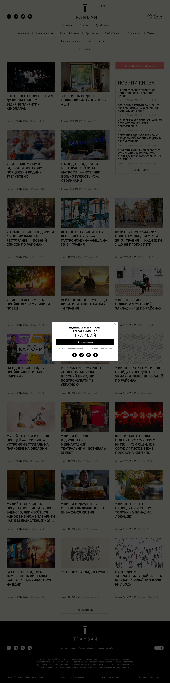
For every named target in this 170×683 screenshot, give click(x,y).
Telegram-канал (86, 342)
